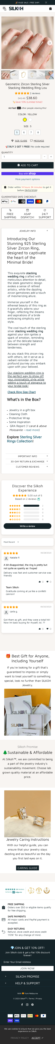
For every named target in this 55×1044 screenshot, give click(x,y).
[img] (11, 553)
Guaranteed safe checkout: (19, 196)
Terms (31, 998)
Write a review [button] (27, 526)
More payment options (27, 179)
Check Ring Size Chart (22, 392)
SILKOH (16, 9)
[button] (22, 93)
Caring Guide (27, 868)
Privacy (39, 998)
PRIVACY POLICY (20, 1037)
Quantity (7, 152)
